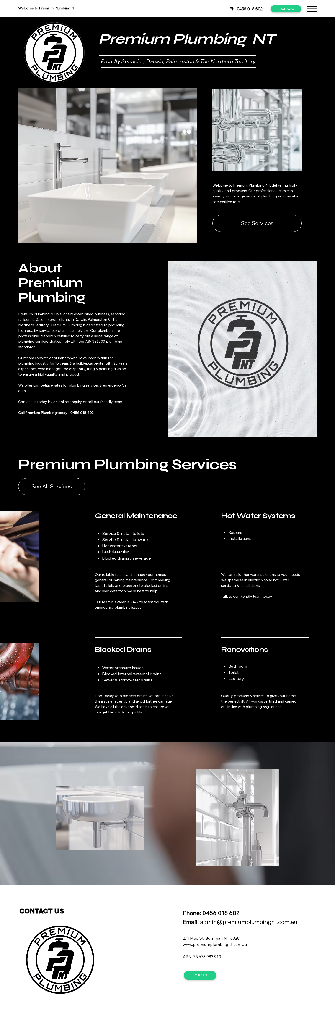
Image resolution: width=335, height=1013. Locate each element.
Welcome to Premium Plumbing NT (47, 8)
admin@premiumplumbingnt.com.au (248, 921)
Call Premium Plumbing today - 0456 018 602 (56, 412)
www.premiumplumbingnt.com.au (215, 944)
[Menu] (169, 6)
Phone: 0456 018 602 (211, 912)
